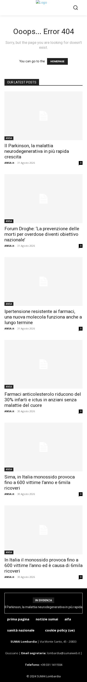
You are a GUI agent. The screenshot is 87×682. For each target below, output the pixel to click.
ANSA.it (9, 162)
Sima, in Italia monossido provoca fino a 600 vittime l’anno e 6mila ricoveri (39, 482)
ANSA (9, 138)
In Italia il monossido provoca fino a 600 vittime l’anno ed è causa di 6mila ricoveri (43, 565)
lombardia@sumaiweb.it (64, 653)
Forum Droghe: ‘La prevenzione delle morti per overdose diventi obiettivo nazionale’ (41, 234)
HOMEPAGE (57, 61)
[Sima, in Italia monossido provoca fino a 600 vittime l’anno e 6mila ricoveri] (43, 447)
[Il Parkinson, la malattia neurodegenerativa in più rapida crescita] (43, 115)
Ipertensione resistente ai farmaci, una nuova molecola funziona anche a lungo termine (43, 317)
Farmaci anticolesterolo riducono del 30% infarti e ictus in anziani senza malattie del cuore (42, 399)
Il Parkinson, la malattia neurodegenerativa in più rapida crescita (36, 151)
